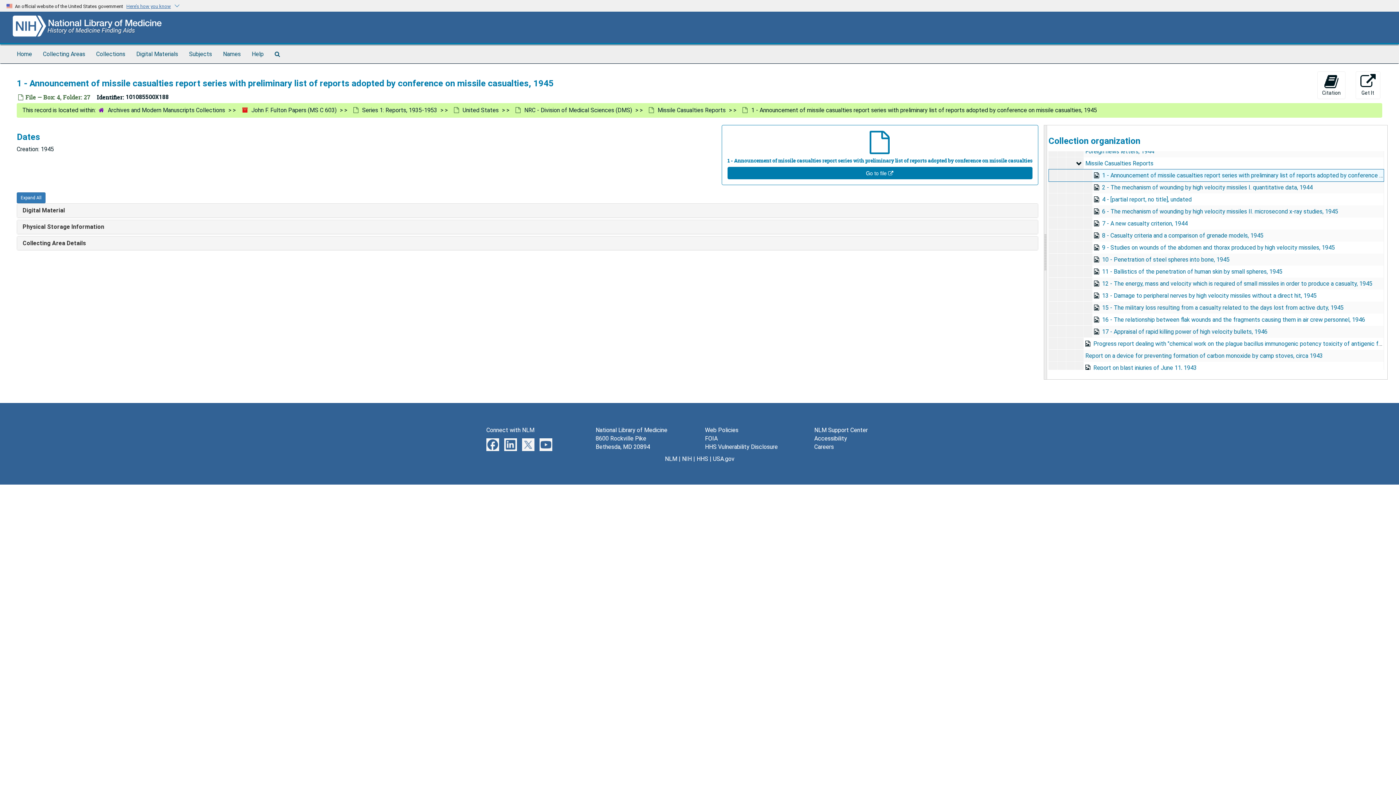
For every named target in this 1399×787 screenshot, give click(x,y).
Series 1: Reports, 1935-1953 (399, 110)
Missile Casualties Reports (692, 110)
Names (232, 54)
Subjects (200, 54)
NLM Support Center (841, 430)
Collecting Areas (64, 54)
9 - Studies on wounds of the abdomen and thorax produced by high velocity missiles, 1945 (1218, 247)
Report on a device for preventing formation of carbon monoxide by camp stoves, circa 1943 (1204, 355)
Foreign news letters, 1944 (1119, 151)
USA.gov (723, 458)
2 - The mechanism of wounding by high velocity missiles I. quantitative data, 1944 (1207, 187)
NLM (671, 458)
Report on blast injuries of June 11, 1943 (1145, 367)
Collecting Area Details (54, 243)
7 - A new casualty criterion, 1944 (1145, 223)
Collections (110, 54)
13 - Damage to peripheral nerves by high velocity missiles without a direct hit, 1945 (1209, 295)
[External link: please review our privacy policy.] (492, 444)
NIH (687, 458)
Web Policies (721, 430)
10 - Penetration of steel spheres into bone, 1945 (1166, 259)
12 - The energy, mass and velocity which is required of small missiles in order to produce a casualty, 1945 (1237, 283)
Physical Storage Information (63, 226)
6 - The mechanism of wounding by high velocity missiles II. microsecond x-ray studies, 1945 (1220, 211)
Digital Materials (157, 54)
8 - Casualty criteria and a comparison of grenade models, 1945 (1182, 235)
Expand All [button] (31, 197)
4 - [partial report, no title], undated (1147, 199)
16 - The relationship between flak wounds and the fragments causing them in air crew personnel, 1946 (1233, 319)
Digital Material (44, 210)
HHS (702, 458)
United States (481, 110)
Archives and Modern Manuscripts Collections (166, 110)
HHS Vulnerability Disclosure (741, 446)
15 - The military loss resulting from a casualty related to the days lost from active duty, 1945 (1223, 307)
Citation (1331, 93)
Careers (824, 446)
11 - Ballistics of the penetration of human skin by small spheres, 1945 (1192, 271)
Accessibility (830, 438)
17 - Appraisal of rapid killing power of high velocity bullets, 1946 (1184, 331)
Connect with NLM (510, 430)
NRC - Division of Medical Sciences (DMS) (578, 110)
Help (258, 54)
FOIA (711, 438)
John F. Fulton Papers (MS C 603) (294, 110)
